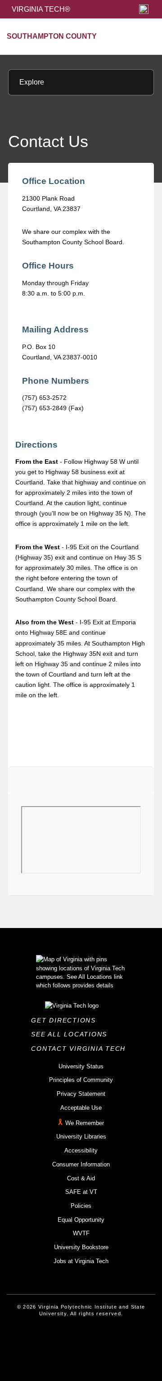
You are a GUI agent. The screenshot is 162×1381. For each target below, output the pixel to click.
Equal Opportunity (81, 1219)
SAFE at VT (81, 1191)
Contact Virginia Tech (80, 1048)
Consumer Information (81, 1164)
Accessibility (81, 1150)
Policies (81, 1205)
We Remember (84, 1123)
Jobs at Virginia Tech (81, 1261)
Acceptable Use (81, 1107)
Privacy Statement (81, 1093)
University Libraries (81, 1136)
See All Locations (71, 1034)
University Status (81, 1066)
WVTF (81, 1233)
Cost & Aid (81, 1178)
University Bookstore (81, 1247)
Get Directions (66, 1020)
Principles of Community (81, 1079)
